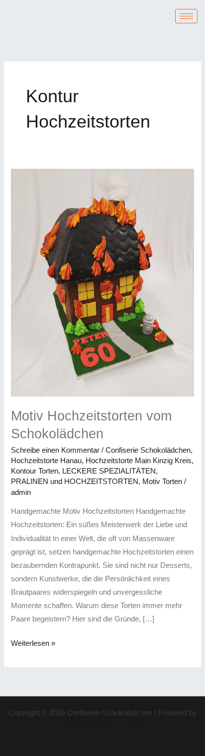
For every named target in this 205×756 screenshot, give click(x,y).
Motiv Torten (162, 481)
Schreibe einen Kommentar (55, 450)
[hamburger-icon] (186, 16)
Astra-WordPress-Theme (103, 726)
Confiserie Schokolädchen (148, 450)
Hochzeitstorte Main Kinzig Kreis (139, 461)
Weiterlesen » (33, 642)
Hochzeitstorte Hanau (46, 461)
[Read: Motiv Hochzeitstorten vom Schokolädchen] (102, 282)
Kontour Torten (34, 471)
